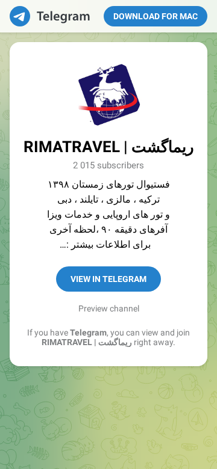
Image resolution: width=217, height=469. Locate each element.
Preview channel (108, 308)
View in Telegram (108, 279)
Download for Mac (155, 16)
